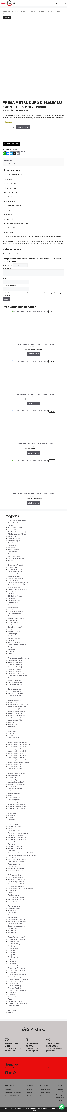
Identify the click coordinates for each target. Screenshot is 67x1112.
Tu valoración (7, 268)
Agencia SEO (46, 1108)
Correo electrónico (9, 286)
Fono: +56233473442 (12, 1096)
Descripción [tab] (8, 160)
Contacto (8, 1090)
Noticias (29, 1093)
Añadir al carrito (23, 127)
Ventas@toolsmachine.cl (13, 1093)
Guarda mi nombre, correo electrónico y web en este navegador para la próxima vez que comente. (33, 294)
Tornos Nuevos (45, 1090)
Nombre (6, 278)
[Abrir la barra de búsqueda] (61, 3)
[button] (62, 1107)
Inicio (4, 12)
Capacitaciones (45, 1096)
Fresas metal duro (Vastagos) (16, 12)
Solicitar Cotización (11, 144)
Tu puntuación (8, 265)
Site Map (59, 1100)
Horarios (29, 1096)
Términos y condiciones (60, 1096)
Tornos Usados (45, 1093)
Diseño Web (54, 1108)
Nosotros (30, 1090)
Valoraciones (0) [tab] (9, 164)
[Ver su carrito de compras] (56, 3)
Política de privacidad (59, 1091)
